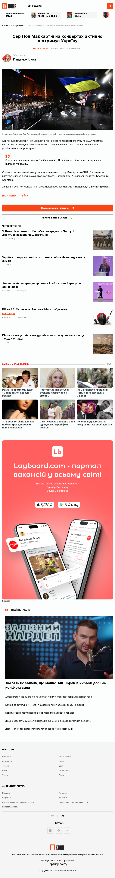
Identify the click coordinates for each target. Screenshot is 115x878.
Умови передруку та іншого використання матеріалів (63, 854)
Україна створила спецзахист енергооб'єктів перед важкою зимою (44, 259)
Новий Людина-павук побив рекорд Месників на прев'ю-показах (39, 713)
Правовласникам (10, 807)
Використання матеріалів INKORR (18, 802)
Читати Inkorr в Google (54, 217)
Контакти (63, 798)
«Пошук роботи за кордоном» (57, 861)
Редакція (6, 798)
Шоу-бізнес (41, 49)
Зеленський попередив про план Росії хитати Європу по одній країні (41, 285)
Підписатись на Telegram (54, 208)
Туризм (5, 766)
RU (62, 816)
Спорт (62, 761)
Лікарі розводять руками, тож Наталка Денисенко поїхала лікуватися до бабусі (48, 721)
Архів (61, 775)
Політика (6, 757)
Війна (24, 196)
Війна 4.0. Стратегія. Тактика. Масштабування (34, 309)
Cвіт (61, 766)
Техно (5, 775)
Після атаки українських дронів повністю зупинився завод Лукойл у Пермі (43, 337)
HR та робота (65, 757)
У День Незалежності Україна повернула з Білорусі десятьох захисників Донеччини (38, 233)
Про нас (6, 793)
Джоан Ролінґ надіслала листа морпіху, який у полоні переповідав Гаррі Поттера (48, 697)
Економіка (7, 761)
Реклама (63, 793)
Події (4, 771)
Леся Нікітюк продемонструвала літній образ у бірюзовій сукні (39, 729)
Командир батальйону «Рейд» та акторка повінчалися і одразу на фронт (44, 705)
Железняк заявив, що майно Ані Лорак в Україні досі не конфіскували (55, 685)
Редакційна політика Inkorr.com (73, 802)
